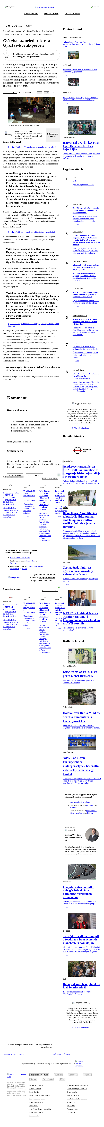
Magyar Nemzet (15, 26)
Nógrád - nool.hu (72, 1092)
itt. (31, 138)
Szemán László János (10, 93)
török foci (67, 65)
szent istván (71, 830)
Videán (40, 566)
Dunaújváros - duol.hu (36, 1102)
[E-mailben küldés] (60, 92)
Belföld (29, 26)
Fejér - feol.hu (33, 1106)
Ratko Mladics (68, 707)
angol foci (66, 931)
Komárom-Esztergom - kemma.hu (77, 1089)
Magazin (87, 1075)
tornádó (57, 487)
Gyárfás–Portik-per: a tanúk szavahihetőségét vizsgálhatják (31, 232)
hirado (25, 487)
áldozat (41, 487)
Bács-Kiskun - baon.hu (36, 1085)
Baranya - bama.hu (35, 1089)
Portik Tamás (25, 34)
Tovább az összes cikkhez (50, 591)
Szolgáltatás (48, 1079)
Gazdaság (72, 1075)
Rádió (62, 1079)
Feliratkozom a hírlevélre (52, 135)
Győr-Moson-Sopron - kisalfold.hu (40, 1109)
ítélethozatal (36, 34)
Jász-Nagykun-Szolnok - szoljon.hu (77, 1085)
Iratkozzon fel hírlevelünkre (20, 558)
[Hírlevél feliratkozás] (56, 555)
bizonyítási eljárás (33, 31)
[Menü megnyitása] (95, 7)
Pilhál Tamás (70, 827)
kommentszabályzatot (21, 430)
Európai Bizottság (69, 666)
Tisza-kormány (78, 232)
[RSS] (56, 562)
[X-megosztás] (65, 92)
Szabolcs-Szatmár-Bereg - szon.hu (77, 1099)
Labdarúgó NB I (69, 137)
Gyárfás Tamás (8, 31)
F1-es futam (67, 882)
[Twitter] (56, 559)
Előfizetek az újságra (61, 1054)
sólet (64, 979)
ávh (64, 608)
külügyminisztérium (80, 316)
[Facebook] (46, 559)
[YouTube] (51, 562)
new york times (78, 370)
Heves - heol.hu (34, 1116)
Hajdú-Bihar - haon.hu (36, 1112)
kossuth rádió (7, 489)
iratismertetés (20, 31)
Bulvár (33, 1079)
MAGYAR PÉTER (51, 14)
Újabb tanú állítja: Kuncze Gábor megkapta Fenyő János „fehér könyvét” (33, 325)
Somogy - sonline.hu (73, 1095)
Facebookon (30, 561)
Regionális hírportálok (39, 1075)
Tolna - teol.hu (71, 1102)
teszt (74, 177)
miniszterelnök (78, 288)
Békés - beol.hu (34, 1092)
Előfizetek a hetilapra (81, 428)
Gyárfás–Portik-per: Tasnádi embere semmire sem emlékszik (32, 147)
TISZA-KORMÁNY (72, 14)
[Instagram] (51, 559)
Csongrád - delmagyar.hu (37, 1099)
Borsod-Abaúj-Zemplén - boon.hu (39, 1095)
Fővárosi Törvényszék (11, 34)
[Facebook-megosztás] (71, 92)
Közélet (58, 1075)
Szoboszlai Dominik (80, 261)
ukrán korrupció (68, 752)
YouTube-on (14, 569)
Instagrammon (31, 566)
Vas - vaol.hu (71, 1106)
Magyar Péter (77, 204)
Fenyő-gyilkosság (48, 31)
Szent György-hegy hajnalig (74, 37)
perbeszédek (47, 34)
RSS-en (24, 569)
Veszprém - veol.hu (72, 1109)
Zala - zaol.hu (71, 1112)
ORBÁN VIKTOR (31, 14)
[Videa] (46, 562)
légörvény (66, 562)
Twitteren (13, 563)
